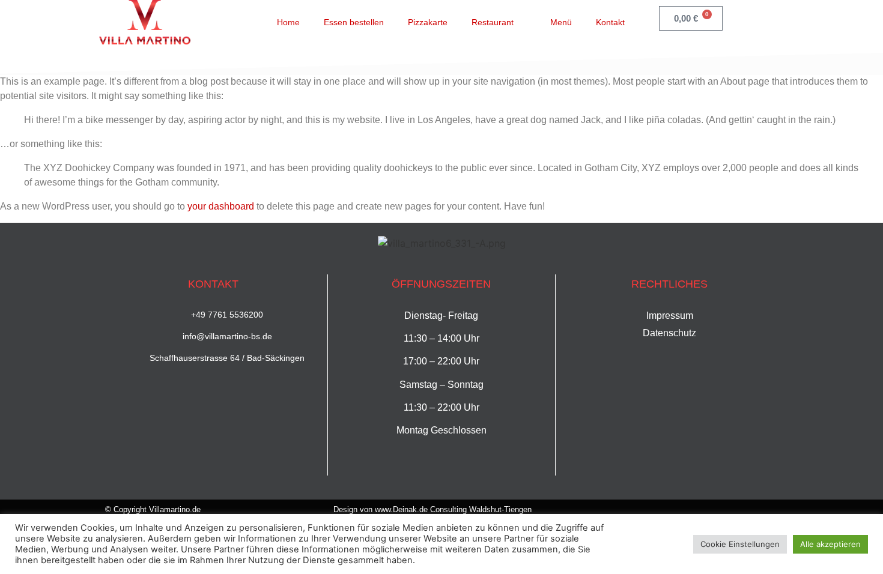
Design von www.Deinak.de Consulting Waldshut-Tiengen (432, 509)
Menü (561, 22)
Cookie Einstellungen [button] (740, 544)
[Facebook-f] (749, 510)
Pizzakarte (428, 22)
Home (288, 22)
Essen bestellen (354, 22)
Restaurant (493, 22)
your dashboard (220, 206)
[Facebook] (748, 20)
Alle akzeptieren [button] (830, 544)
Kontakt (610, 22)
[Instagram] (772, 20)
